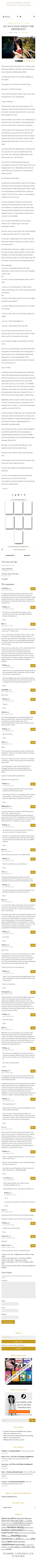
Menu (7, 17)
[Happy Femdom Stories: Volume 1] (28, 522)
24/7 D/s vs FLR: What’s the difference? (22, 1456)
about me (5, 1518)
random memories (18, 1542)
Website (3, 1314)
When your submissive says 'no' (12, 1433)
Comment (4, 1280)
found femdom (30, 1530)
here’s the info (21, 1170)
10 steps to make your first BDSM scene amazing (17, 1431)
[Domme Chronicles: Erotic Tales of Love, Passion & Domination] (9, 507)
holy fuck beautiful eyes (25, 1533)
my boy (23, 1535)
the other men (29, 1547)
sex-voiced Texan (29, 1544)
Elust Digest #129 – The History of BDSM (19, 1258)
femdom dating (15, 1527)
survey (21, 1547)
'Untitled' (26, 61)
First (25, 1530)
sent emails (20, 1544)
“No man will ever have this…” (10, 574)
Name (3, 1301)
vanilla (8, 1549)
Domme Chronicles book (21, 1525)
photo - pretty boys (26, 1539)
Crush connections (6, 569)
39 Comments (23, 32)
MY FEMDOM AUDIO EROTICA (18, 546)
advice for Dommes (24, 1518)
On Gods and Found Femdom (15, 1472)
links (3, 1535)
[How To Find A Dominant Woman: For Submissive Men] (27, 507)
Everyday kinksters (14, 1451)
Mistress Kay (5, 806)
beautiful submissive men (7, 1523)
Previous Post (10, 555)
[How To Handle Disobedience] (19, 522)
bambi (29, 1521)
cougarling (9, 1525)
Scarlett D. (4, 1451)
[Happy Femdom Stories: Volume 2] (18, 537)
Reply (33, 588)
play (33, 1538)
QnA (9, 1541)
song (16, 1547)
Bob (2, 624)
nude (14, 1539)
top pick (3, 1549)
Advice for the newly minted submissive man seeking (18, 1435)
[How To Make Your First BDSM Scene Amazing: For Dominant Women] (9, 522)
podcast (4, 1542)
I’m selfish (4, 579)
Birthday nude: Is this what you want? (13, 1440)
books (25, 1523)
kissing (33, 1533)
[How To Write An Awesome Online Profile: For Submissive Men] (18, 507)
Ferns (5, 607)
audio (21, 1521)
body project (18, 1523)
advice (13, 1518)
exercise (4, 1527)
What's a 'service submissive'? (11, 1437)
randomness (8, 1544)
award (25, 1521)
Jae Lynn (3, 712)
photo (18, 1538)
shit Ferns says (5, 1547)
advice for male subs (9, 1521)
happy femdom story (10, 1532)
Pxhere (32, 61)
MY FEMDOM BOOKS (18, 500)
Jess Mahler (4, 689)
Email (3, 1307)
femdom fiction (28, 1527)
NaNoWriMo (7, 1539)
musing (27, 23)
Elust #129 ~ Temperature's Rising (17, 1260)
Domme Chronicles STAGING (18, 1554)
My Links (19, 1348)
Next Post (27, 555)
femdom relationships (14, 23)
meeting (9, 1536)
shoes (12, 1547)
